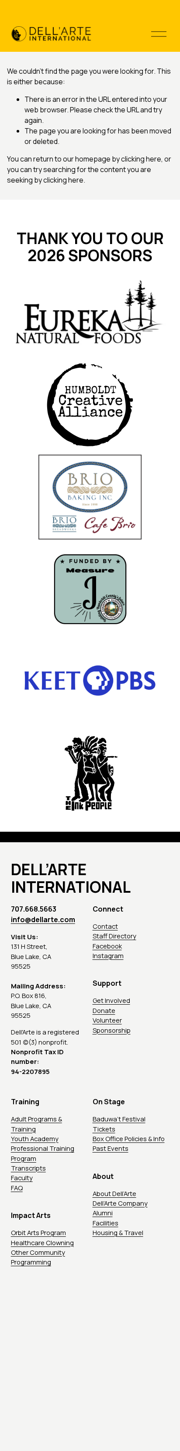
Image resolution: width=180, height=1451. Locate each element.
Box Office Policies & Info (129, 1138)
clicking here (141, 159)
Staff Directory (114, 935)
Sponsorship (112, 1030)
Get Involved (111, 1000)
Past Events (110, 1148)
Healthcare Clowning (42, 1242)
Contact (105, 926)
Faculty (22, 1177)
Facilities (105, 1222)
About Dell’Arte (114, 1193)
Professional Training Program (42, 1153)
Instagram (108, 955)
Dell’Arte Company (120, 1203)
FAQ (17, 1187)
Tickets (104, 1128)
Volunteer (107, 1020)
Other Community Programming (38, 1257)
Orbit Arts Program (38, 1232)
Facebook (107, 945)
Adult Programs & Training (36, 1123)
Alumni (103, 1212)
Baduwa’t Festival (119, 1118)
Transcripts (28, 1168)
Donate (104, 1010)
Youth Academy (35, 1138)
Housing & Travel (118, 1232)
